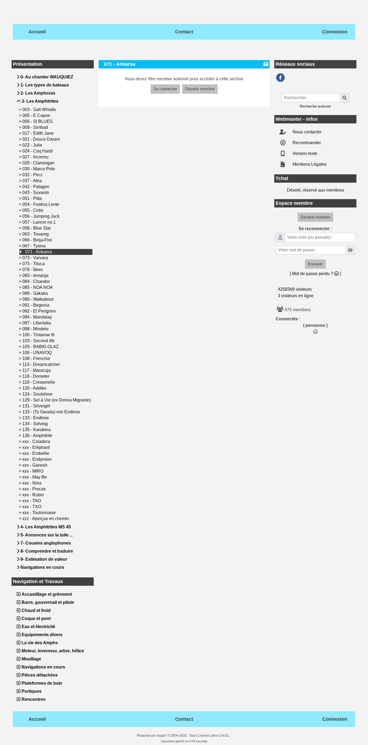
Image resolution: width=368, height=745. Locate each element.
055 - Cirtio (33, 210)
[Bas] (359, 322)
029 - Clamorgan (38, 163)
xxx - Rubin (33, 495)
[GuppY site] (132, 735)
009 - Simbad (35, 127)
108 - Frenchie (36, 358)
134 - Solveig (35, 423)
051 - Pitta (32, 198)
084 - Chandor (36, 281)
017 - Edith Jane (38, 133)
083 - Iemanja (36, 275)
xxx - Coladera (36, 441)
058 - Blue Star (37, 228)
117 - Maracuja (37, 370)
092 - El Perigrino (39, 311)
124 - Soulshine (38, 394)
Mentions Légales (309, 164)
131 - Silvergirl (36, 406)
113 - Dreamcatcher (41, 364)
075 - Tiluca (34, 263)
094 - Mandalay (37, 317)
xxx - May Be (35, 477)
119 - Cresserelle (39, 382)
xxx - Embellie (36, 453)
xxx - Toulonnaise (39, 512)
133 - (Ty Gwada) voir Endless (51, 412)
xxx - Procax (34, 489)
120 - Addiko (34, 388)
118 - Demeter (36, 376)
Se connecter (165, 88)
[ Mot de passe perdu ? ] (315, 273)
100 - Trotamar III (38, 334)
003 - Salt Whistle (39, 109)
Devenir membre (200, 88)
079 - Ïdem (33, 269)
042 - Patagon (36, 186)
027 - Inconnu (36, 157)
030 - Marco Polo (39, 169)
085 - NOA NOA (38, 287)
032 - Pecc (33, 174)
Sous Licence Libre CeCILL (210, 735)
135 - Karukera (37, 429)
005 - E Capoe (36, 115)
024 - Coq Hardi (38, 151)
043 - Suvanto (36, 192)
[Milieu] (359, 312)
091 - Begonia (36, 305)
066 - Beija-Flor (37, 240)
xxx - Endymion (37, 459)
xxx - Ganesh (35, 465)
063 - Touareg (36, 234)
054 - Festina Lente (41, 204)
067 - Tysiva (34, 246)
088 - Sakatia (35, 293)
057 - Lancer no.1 (39, 222)
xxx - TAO (32, 500)
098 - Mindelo (36, 329)
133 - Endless (36, 417)
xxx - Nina (32, 483)
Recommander (306, 142)
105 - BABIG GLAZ (41, 346)
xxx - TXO (32, 506)
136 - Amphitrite (37, 435)
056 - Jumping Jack (41, 216)
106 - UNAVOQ (37, 352)
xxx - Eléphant (36, 447)
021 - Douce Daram (41, 139)
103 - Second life (39, 340)
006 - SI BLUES (38, 121)
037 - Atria (32, 180)
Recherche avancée (315, 106)
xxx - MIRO (33, 471)
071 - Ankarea (39, 252)
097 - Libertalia (37, 323)
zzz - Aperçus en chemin (46, 518)
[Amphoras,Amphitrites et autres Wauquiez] (280, 77)
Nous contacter (306, 132)
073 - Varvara (35, 257)
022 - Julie (32, 145)
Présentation (52, 64)
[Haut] (359, 301)
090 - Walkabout (38, 299)
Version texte (304, 153)
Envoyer (315, 264)
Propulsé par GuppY (152, 735)
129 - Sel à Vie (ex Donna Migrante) (57, 400)
